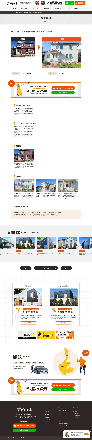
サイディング (49, 423)
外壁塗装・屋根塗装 (63, 423)
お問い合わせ (48, 411)
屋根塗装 (61, 414)
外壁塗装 (49, 421)
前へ (26, 268)
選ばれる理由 (76, 408)
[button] (14, 246)
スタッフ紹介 (78, 415)
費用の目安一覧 (62, 410)
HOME (46, 408)
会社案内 (77, 413)
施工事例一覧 (49, 419)
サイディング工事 (63, 425)
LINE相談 (47, 414)
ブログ (76, 417)
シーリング (61, 418)
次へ (66, 268)
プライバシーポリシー (12, 437)
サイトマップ (21, 437)
